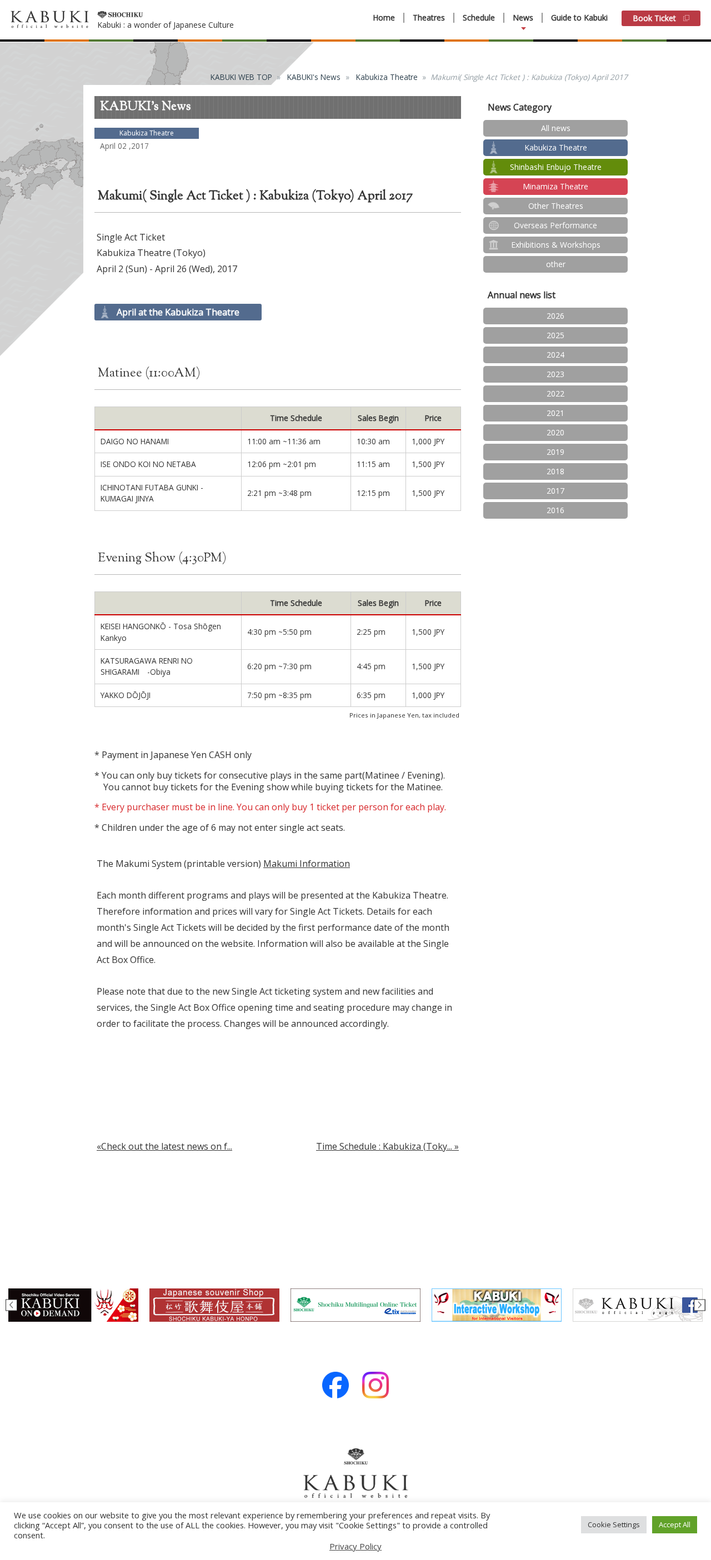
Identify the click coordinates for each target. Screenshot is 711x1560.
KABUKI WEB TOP (241, 77)
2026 (555, 315)
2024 (555, 354)
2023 (555, 374)
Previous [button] (11, 1305)
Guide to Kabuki (579, 17)
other (555, 264)
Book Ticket (654, 18)
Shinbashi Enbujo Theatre (556, 167)
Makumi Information (306, 863)
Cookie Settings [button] (614, 1524)
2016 (555, 510)
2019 (555, 452)
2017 (555, 490)
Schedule (479, 18)
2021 (555, 413)
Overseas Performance (555, 225)
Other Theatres (555, 205)
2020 (555, 432)
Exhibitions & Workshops (555, 244)
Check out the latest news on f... (166, 1146)
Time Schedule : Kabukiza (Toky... (384, 1146)
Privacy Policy (355, 1546)
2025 (555, 335)
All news (555, 128)
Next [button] (699, 1305)
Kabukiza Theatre (387, 77)
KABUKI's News (314, 77)
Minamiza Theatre (555, 186)
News (523, 18)
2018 (555, 471)
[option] (73, 1305)
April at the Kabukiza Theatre (178, 312)
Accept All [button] (674, 1524)
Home (384, 18)
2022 (555, 393)
